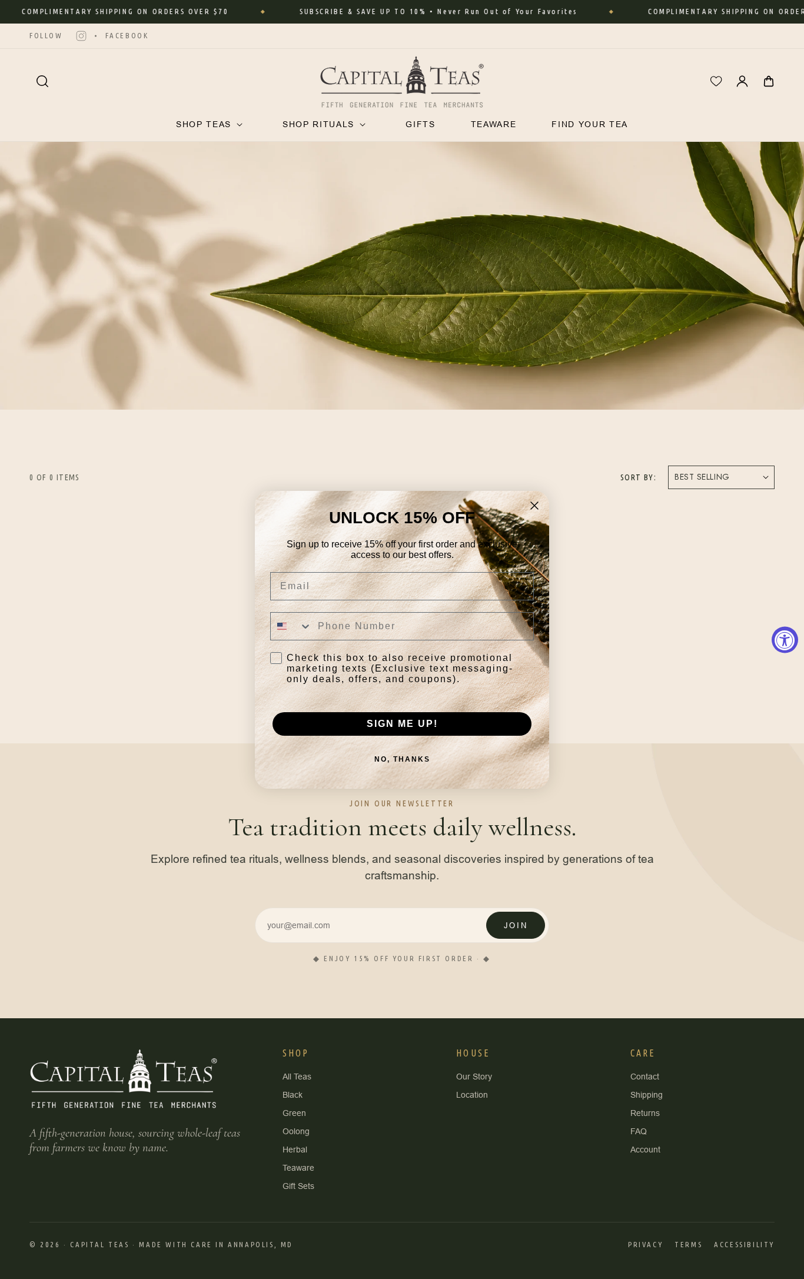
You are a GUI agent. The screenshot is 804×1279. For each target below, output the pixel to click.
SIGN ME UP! (402, 724)
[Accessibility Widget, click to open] (785, 639)
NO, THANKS (402, 759)
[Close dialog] (534, 505)
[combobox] (291, 626)
